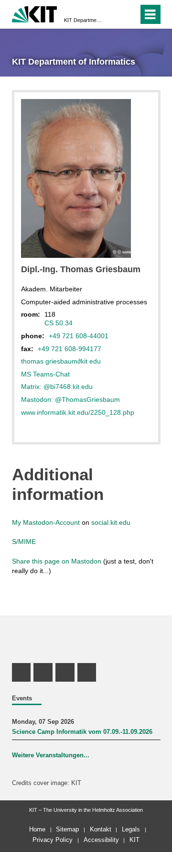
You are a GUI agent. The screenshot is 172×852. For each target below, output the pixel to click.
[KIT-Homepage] (34, 13)
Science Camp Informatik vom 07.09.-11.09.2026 (82, 732)
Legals (131, 829)
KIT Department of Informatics (83, 20)
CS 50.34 (58, 323)
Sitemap (67, 829)
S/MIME (24, 541)
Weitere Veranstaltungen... (50, 755)
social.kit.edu (110, 522)
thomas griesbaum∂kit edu (61, 361)
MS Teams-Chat (45, 374)
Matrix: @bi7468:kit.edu (57, 386)
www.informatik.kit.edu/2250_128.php (77, 412)
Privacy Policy (52, 839)
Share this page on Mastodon (56, 561)
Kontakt (100, 829)
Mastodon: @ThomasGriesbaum (70, 399)
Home (37, 829)
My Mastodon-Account (46, 522)
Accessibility (101, 839)
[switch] (114, 14)
